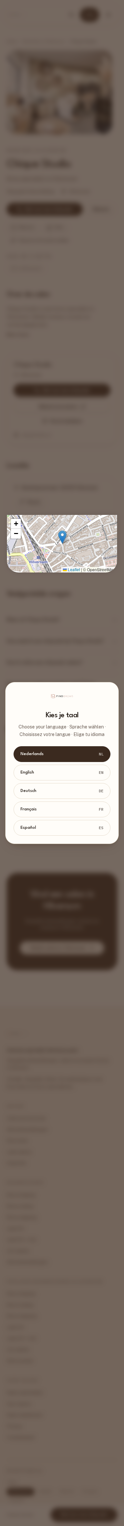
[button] (62, 537)
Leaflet (73, 569)
